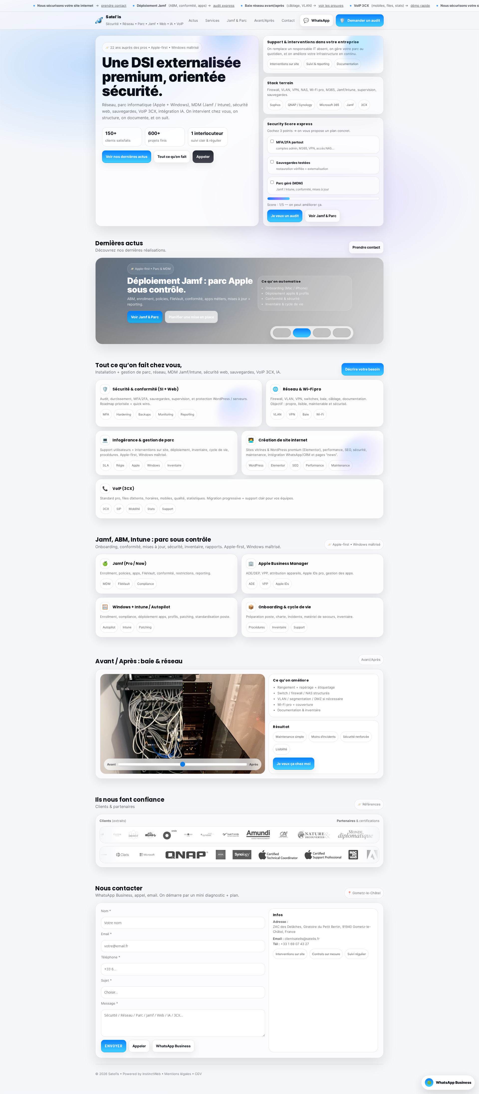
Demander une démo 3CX (153, 317)
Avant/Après (264, 20)
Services (212, 20)
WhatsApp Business (173, 1046)
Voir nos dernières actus (126, 156)
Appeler (203, 156)
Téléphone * (110, 957)
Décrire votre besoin (362, 369)
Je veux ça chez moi (294, 763)
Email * (106, 934)
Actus (193, 20)
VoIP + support (197, 317)
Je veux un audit (285, 216)
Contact (288, 20)
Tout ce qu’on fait (171, 156)
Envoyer (113, 1046)
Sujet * (106, 980)
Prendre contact (366, 247)
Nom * (106, 911)
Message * (109, 1003)
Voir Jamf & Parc (322, 216)
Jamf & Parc (237, 20)
